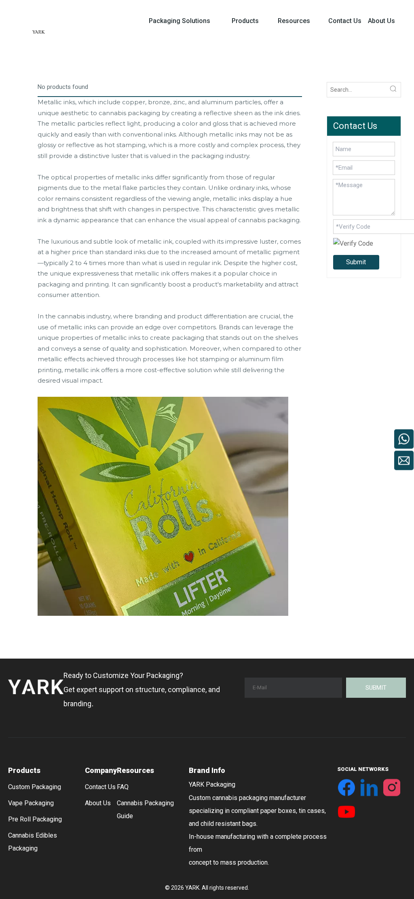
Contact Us (100, 787)
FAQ (123, 787)
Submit (356, 262)
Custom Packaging (34, 787)
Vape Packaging (31, 803)
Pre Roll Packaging (35, 819)
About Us (98, 803)
